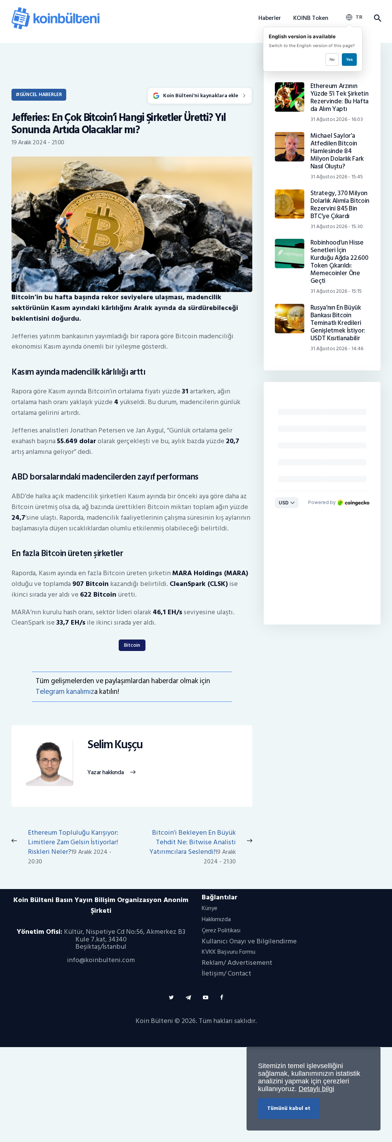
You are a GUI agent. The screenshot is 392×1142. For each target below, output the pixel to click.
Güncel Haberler (41, 94)
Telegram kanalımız (65, 692)
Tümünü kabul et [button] (288, 1108)
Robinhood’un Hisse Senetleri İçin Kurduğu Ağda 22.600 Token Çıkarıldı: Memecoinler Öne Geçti (339, 262)
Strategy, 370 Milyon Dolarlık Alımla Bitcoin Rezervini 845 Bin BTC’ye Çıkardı (339, 204)
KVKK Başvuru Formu (228, 952)
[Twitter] (171, 998)
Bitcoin (132, 645)
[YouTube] (205, 998)
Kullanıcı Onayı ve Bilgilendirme (249, 941)
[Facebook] (221, 998)
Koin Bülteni (154, 1020)
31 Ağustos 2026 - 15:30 (336, 226)
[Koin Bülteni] (55, 10)
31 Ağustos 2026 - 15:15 (336, 291)
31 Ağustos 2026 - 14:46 (336, 348)
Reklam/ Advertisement (237, 962)
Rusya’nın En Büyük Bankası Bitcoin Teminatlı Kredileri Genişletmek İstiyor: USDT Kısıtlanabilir (337, 323)
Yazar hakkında (105, 772)
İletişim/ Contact (226, 973)
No (332, 59)
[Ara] (377, 18)
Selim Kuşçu (114, 745)
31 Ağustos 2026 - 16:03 (336, 119)
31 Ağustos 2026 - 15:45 (336, 176)
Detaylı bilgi (316, 1089)
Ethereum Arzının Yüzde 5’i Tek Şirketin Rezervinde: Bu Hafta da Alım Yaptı (339, 97)
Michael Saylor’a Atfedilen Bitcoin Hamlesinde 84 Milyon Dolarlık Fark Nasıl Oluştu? (337, 151)
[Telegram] (188, 998)
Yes (349, 59)
